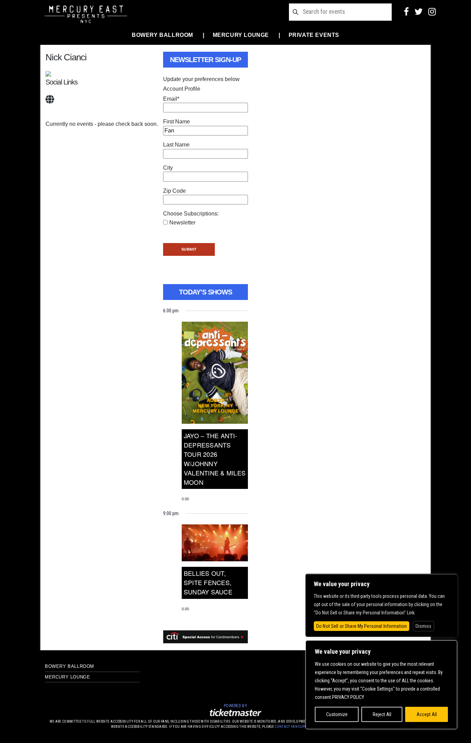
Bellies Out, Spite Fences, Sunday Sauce (208, 582)
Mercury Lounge (241, 35)
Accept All (427, 714)
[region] (381, 684)
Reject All (382, 714)
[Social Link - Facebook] (406, 12)
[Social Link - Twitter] (418, 12)
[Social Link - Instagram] (432, 12)
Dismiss (423, 626)
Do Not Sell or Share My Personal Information (361, 626)
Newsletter (182, 222)
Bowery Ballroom (162, 35)
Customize (337, 714)
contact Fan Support (294, 727)
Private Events (314, 35)
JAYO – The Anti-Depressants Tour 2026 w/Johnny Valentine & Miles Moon (214, 458)
